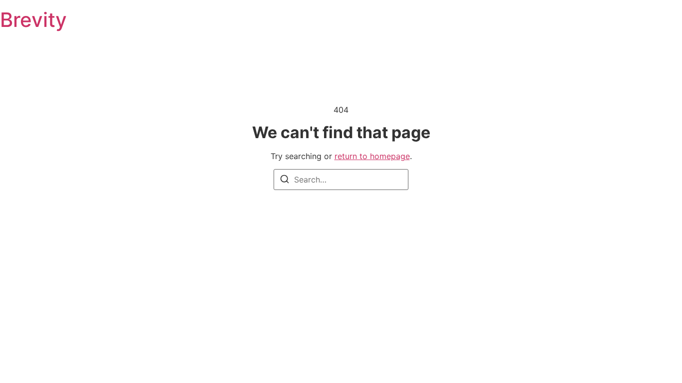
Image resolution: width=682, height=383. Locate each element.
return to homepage (372, 156)
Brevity (33, 19)
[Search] (285, 180)
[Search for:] (341, 179)
